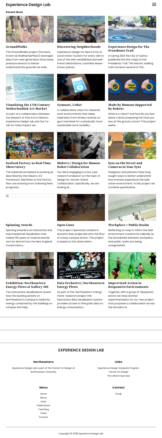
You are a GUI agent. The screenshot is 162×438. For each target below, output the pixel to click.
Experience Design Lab (28, 4)
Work (43, 401)
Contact (43, 417)
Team (43, 413)
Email (119, 393)
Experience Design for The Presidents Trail (128, 49)
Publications (43, 405)
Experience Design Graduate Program (118, 368)
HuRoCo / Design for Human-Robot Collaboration (79, 165)
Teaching (43, 409)
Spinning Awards (19, 225)
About (43, 397)
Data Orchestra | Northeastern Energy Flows (80, 285)
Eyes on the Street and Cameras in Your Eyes (125, 165)
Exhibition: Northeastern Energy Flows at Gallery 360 (27, 285)
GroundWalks (16, 47)
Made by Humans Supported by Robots (130, 107)
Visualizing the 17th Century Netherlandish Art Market (28, 107)
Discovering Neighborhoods (79, 47)
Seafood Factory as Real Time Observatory (28, 165)
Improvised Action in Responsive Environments (128, 285)
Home (43, 393)
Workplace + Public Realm (128, 225)
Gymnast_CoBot (69, 105)
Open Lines (65, 225)
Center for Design (118, 371)
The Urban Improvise (118, 375)
